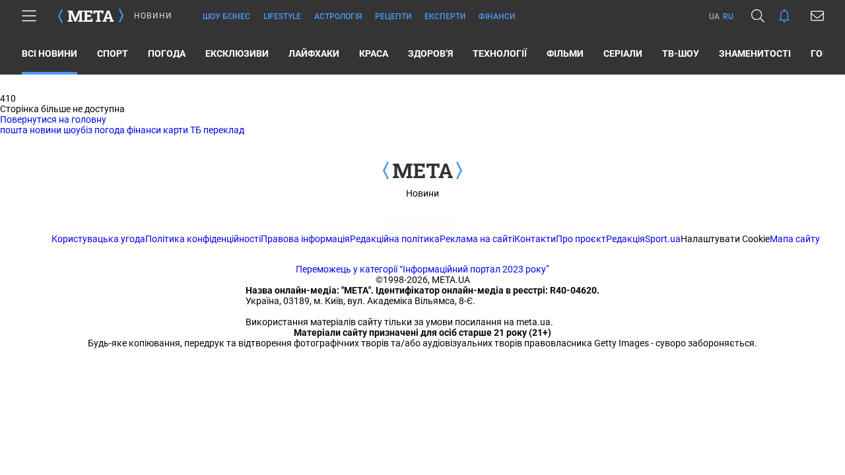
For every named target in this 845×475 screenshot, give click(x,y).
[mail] (817, 15)
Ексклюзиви (237, 53)
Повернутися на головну (53, 119)
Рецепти (393, 16)
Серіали (622, 53)
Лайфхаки (313, 53)
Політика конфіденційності (203, 239)
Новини (422, 193)
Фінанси (497, 16)
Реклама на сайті (477, 239)
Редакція (625, 239)
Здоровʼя (430, 53)
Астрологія (338, 16)
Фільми (565, 53)
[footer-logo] (422, 171)
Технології (500, 53)
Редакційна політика (395, 239)
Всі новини (49, 53)
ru (728, 16)
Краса (373, 53)
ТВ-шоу (680, 53)
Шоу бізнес (226, 16)
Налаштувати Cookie (725, 239)
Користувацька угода (98, 239)
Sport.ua (663, 239)
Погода (167, 53)
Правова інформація (305, 239)
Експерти (444, 16)
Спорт (112, 53)
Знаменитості (755, 53)
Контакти (535, 239)
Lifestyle (282, 16)
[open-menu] (29, 16)
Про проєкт (581, 239)
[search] (757, 15)
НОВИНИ (153, 15)
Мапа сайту (795, 239)
